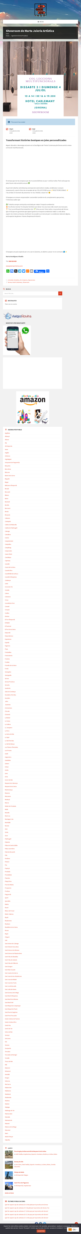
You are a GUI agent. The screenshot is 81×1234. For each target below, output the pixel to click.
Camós (7, 538)
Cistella (7, 590)
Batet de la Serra (10, 475)
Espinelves (8, 639)
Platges (26, 1175)
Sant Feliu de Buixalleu (11, 957)
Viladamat (8, 1094)
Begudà (7, 479)
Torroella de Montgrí (11, 1055)
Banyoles (7, 466)
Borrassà (7, 508)
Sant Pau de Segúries (11, 1012)
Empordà (7, 633)
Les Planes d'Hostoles (11, 747)
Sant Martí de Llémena (11, 999)
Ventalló (7, 1074)
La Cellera (8, 724)
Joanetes (8, 705)
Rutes (55, 1154)
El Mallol (7, 623)
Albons (7, 439)
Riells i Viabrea (9, 914)
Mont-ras (7, 816)
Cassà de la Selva (10, 567)
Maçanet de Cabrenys (11, 783)
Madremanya (9, 790)
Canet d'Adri (8, 554)
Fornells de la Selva (10, 665)
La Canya (7, 721)
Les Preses (8, 750)
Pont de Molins (9, 885)
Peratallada (8, 875)
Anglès (7, 453)
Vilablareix (8, 1091)
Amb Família (19, 1154)
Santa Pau (8, 1025)
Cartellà (7, 564)
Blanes (7, 495)
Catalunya (8, 580)
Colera (7, 593)
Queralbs (7, 901)
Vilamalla (7, 1117)
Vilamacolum (8, 1114)
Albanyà (7, 436)
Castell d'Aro (8, 570)
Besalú (7, 489)
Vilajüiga (7, 1107)
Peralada (7, 871)
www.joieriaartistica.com (14, 266)
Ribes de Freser (9, 911)
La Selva (50, 1154)
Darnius (7, 616)
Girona (10, 282)
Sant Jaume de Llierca (11, 973)
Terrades (7, 1051)
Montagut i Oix (9, 819)
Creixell (7, 606)
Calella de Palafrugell (11, 528)
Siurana (7, 1045)
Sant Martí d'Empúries (11, 996)
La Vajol (7, 737)
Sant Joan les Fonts (10, 983)
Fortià (6, 669)
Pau (6, 865)
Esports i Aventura (36, 1154)
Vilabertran (8, 1087)
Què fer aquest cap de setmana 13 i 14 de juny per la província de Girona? (26, 1218)
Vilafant (7, 1104)
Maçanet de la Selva (11, 786)
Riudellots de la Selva (11, 927)
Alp (6, 443)
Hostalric (7, 698)
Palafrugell (8, 839)
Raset (6, 907)
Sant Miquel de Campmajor (13, 1006)
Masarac (7, 793)
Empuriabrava (9, 636)
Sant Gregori (8, 966)
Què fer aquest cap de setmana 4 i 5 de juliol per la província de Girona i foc (27, 1208)
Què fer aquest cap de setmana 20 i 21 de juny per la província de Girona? (26, 1214)
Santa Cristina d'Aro (10, 1022)
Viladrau (7, 1101)
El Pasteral (8, 626)
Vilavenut (7, 1130)
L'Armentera (8, 708)
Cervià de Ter (9, 587)
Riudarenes (8, 921)
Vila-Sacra (8, 1084)
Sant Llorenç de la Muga (12, 993)
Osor (6, 835)
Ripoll (6, 917)
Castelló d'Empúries (11, 577)
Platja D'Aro (8, 881)
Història (45, 1154)
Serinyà (7, 1035)
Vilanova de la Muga (10, 1127)
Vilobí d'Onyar (9, 1137)
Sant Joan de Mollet (11, 979)
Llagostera (8, 757)
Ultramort (8, 1071)
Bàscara (7, 472)
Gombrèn (7, 688)
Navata (7, 826)
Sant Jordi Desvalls (10, 986)
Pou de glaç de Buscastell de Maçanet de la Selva (30, 1151)
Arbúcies (7, 456)
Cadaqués (8, 521)
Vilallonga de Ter (10, 1110)
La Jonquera (8, 727)
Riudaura (7, 924)
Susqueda (8, 1048)
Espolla (7, 642)
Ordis (6, 832)
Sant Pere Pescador (11, 1015)
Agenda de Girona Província (19, 36)
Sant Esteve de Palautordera (13, 953)
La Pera (7, 731)
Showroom (26, 282)
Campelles (8, 544)
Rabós (7, 904)
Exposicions (31, 280)
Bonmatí (7, 502)
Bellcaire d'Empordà (11, 485)
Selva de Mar (9, 1032)
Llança (6, 767)
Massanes (8, 796)
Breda (6, 511)
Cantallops (8, 557)
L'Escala (7, 711)
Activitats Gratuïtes (13, 280)
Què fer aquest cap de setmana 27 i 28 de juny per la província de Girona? (26, 1211)
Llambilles (8, 760)
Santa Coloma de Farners (12, 1019)
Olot (6, 829)
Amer (6, 449)
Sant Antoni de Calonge (12, 943)
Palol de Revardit (10, 852)
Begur (6, 482)
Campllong (8, 547)
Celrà (6, 583)
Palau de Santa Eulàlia (11, 845)
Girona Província (10, 682)
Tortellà (7, 1058)
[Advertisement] (40, 165)
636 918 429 (13, 261)
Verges (7, 1078)
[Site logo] (40, 10)
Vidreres (7, 1081)
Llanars (7, 763)
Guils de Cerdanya (10, 691)
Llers (6, 773)
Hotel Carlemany (17, 282)
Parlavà (7, 862)
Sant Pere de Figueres (21, 1183)
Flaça (6, 649)
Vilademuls (8, 1097)
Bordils (7, 505)
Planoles (7, 878)
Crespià (7, 610)
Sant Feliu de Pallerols (11, 963)
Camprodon (8, 551)
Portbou (7, 891)
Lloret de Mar (9, 780)
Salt (6, 940)
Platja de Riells (19, 1172)
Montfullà (7, 822)
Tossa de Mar (9, 1061)
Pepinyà (7, 868)
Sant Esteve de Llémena (12, 950)
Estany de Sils (18, 1162)
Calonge (7, 531)
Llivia (6, 777)
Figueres (7, 646)
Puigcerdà (8, 894)
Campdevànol (9, 541)
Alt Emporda (8, 446)
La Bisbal (7, 718)
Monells (7, 813)
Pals (6, 855)
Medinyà (7, 799)
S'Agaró (7, 937)
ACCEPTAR (41, 1231)
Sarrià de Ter (8, 1028)
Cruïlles (7, 613)
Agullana (7, 433)
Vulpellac (7, 1140)
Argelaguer (8, 459)
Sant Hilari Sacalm (10, 970)
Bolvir (6, 498)
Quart (6, 898)
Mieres (7, 803)
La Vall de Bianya (10, 744)
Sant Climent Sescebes (12, 947)
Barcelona (8, 469)
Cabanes (7, 518)
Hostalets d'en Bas (10, 695)
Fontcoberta (8, 655)
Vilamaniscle (8, 1120)
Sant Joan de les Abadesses (13, 976)
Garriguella (8, 675)
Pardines (7, 858)
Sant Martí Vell (9, 1002)
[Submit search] (60, 293)
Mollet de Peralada (10, 806)
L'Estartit (7, 714)
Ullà (6, 1065)
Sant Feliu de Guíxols (11, 960)
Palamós (7, 842)
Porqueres (8, 888)
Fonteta (7, 659)
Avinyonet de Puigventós (12, 462)
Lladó (6, 754)
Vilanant (7, 1123)
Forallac (7, 662)
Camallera (8, 534)
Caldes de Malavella (11, 525)
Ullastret (7, 1068)
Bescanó (7, 492)
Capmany (7, 561)
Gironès (7, 685)
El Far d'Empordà (10, 619)
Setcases (8, 1038)
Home (7, 36)
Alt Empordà (19, 1175)
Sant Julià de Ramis (10, 989)
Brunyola (7, 515)
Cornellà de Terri (10, 603)
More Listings (9, 1193)
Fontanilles (8, 652)
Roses (7, 930)
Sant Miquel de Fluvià (11, 1009)
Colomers (8, 597)
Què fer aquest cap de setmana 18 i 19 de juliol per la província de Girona (26, 1205)
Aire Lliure (18, 1164)
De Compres (23, 280)
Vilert (6, 1133)
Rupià (6, 934)
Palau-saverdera (10, 849)
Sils (6, 1042)
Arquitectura (27, 1154)
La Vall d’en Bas (9, 741)
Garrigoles (8, 672)
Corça (6, 600)
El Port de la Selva (10, 629)
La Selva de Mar (9, 734)
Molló (6, 809)
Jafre (6, 701)
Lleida (6, 770)
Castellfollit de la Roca (11, 574)
